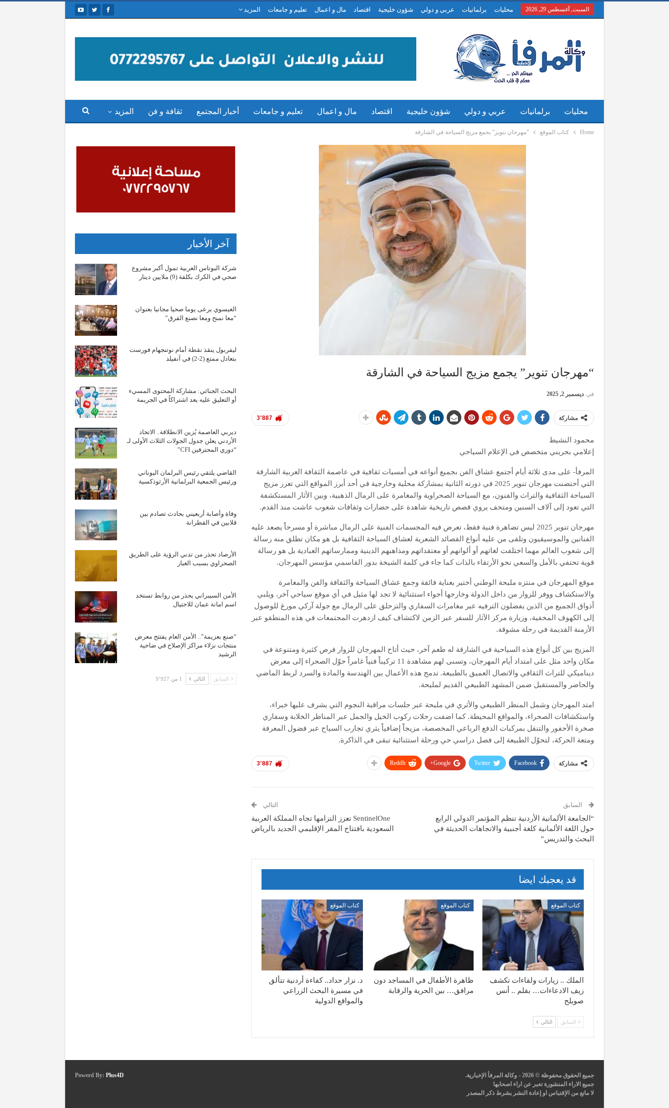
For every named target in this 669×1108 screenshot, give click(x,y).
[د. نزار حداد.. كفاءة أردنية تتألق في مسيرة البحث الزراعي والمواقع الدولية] (312, 935)
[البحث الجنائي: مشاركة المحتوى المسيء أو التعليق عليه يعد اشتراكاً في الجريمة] (96, 402)
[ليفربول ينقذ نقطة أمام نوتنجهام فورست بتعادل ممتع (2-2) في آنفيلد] (96, 361)
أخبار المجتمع (217, 111)
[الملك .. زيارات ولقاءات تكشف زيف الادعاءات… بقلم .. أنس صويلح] (533, 935)
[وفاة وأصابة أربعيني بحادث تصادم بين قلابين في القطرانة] (96, 525)
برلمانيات (474, 9)
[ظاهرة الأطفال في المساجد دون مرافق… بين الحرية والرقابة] (422, 935)
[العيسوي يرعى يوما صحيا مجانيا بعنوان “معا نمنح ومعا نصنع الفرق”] (96, 320)
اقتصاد (362, 9)
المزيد (251, 9)
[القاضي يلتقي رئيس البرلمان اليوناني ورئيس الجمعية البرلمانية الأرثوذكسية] (96, 484)
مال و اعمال (330, 9)
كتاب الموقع (565, 905)
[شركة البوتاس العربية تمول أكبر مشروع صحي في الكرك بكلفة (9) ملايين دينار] (96, 279)
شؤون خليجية (395, 9)
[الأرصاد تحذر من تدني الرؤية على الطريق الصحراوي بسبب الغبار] (96, 565)
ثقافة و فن (165, 111)
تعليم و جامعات (287, 9)
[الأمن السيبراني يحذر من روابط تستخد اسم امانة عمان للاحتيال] (96, 607)
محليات (503, 9)
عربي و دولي (437, 9)
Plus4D (115, 1075)
